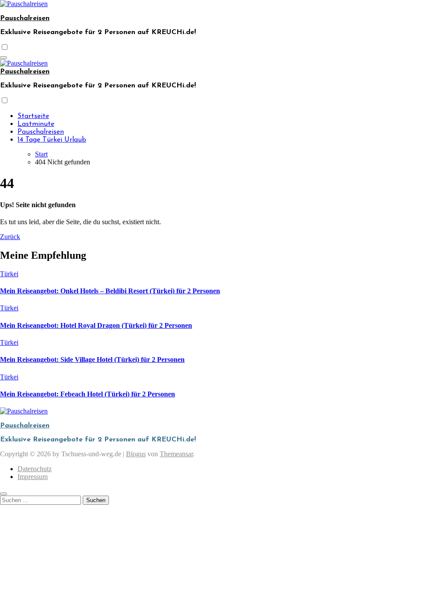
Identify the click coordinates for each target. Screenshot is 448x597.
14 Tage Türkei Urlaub (52, 139)
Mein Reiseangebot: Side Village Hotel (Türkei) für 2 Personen (92, 359)
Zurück (10, 236)
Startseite (33, 116)
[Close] (3, 494)
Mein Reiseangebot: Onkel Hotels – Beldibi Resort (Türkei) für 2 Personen (110, 291)
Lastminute (36, 124)
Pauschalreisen (24, 18)
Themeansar (176, 454)
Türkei (9, 274)
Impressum (33, 476)
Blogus (136, 454)
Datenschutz (35, 468)
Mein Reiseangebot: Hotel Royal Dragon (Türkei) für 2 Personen (96, 325)
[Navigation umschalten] (3, 57)
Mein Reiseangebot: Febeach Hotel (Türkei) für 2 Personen (87, 394)
